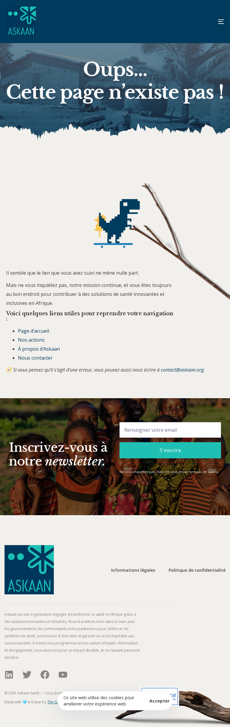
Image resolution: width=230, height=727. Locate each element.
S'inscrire (170, 450)
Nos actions (31, 340)
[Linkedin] (8, 674)
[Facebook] (44, 674)
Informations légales (133, 570)
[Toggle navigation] (187, 21)
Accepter (159, 701)
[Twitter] (26, 674)
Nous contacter (35, 358)
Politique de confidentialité (197, 570)
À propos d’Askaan (39, 349)
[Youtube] (62, 674)
